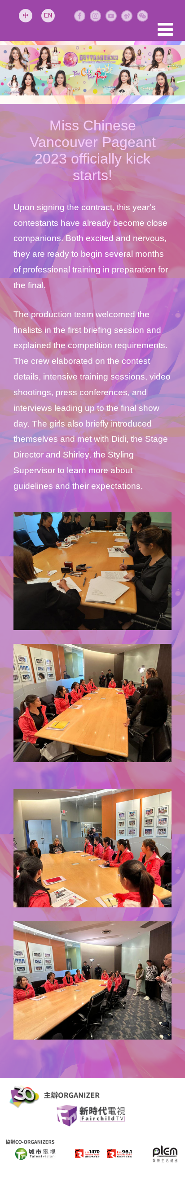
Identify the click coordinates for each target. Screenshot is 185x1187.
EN (48, 15)
